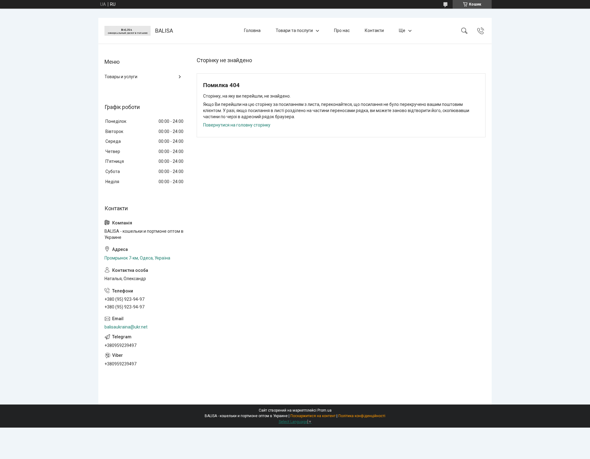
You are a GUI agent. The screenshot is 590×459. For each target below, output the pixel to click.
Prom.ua (324, 410)
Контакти (374, 30)
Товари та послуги (294, 30)
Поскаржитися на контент (313, 416)
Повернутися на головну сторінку (236, 125)
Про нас (342, 30)
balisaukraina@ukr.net (126, 326)
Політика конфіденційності (361, 416)
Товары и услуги (120, 76)
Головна (252, 30)
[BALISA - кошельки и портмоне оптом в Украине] (127, 31)
